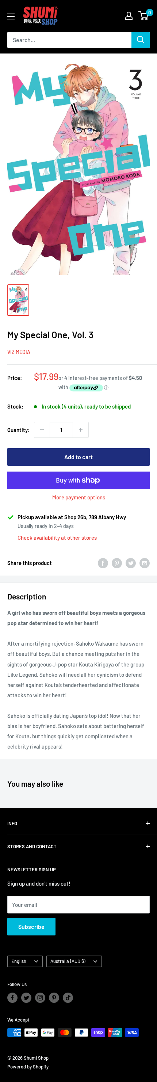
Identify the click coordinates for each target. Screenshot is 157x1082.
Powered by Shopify (28, 1067)
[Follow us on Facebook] (12, 998)
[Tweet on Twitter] (131, 562)
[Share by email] (144, 562)
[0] (143, 15)
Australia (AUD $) (67, 961)
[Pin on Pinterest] (117, 562)
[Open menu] (11, 16)
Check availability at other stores (57, 537)
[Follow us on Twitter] (26, 998)
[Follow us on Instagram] (40, 998)
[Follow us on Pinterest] (54, 998)
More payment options (78, 497)
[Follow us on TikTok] (68, 998)
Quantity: (18, 429)
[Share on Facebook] (103, 562)
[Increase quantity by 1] (80, 429)
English (18, 961)
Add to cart (78, 456)
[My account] (129, 16)
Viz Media (18, 352)
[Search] (140, 40)
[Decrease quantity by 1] (42, 429)
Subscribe (31, 926)
